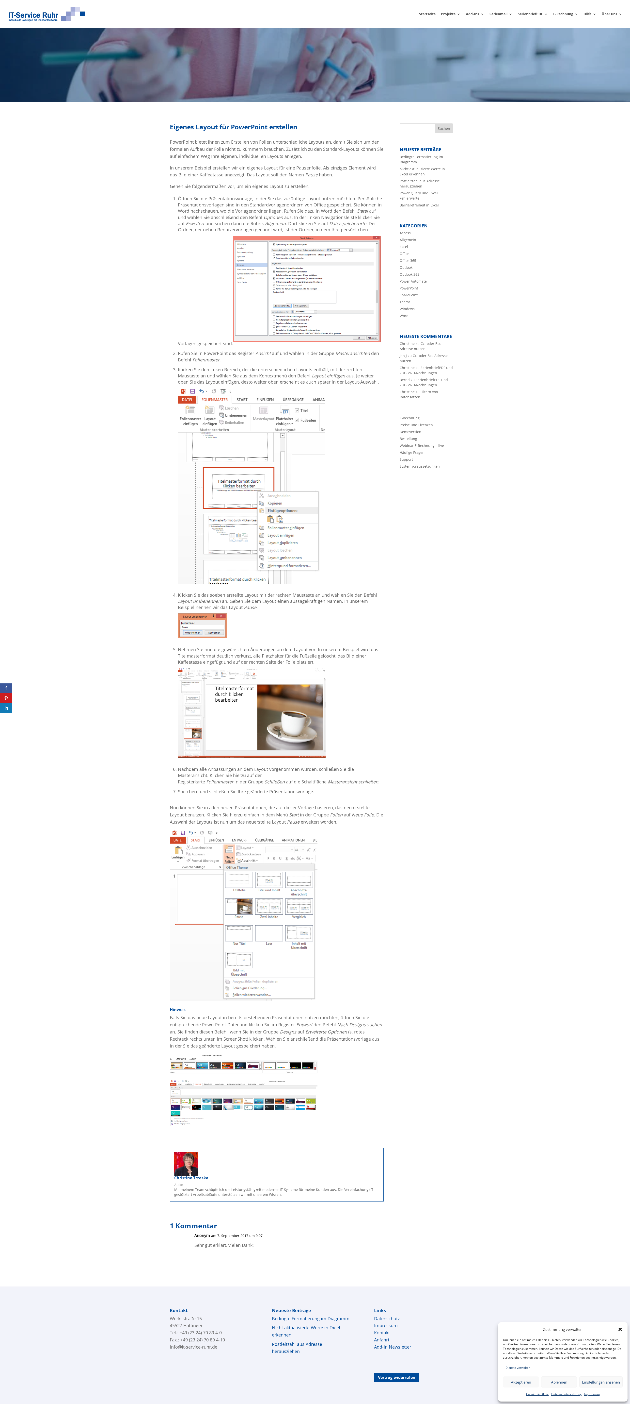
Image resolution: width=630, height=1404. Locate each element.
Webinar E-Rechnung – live (422, 445)
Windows (407, 308)
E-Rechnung (563, 14)
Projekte (448, 14)
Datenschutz (387, 1318)
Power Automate (413, 281)
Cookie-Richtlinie (537, 1394)
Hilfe (587, 14)
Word (404, 315)
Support (406, 459)
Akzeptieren (521, 1382)
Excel (404, 246)
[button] (620, 1329)
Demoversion (410, 431)
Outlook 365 (409, 274)
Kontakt (382, 1333)
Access (405, 233)
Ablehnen (559, 1382)
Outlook (406, 267)
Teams (405, 302)
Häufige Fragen (412, 452)
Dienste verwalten (517, 1368)
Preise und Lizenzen (416, 425)
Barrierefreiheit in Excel (419, 205)
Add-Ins (472, 14)
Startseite (427, 14)
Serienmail (498, 14)
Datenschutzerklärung (566, 1394)
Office (404, 253)
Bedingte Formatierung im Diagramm (310, 1318)
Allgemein (408, 239)
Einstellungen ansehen (601, 1382)
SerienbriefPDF (530, 14)
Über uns (609, 14)
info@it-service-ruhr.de (193, 1347)
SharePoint (409, 295)
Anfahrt (381, 1340)
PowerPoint (409, 288)
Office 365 (408, 260)
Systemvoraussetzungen (420, 466)
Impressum (592, 1394)
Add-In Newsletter (392, 1347)
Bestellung (408, 438)
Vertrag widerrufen (396, 1377)
